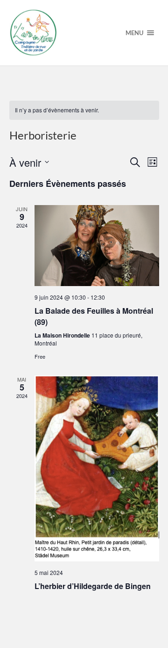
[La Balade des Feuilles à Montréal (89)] (97, 246)
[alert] (84, 110)
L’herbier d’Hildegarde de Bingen (93, 586)
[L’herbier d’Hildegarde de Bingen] (97, 468)
